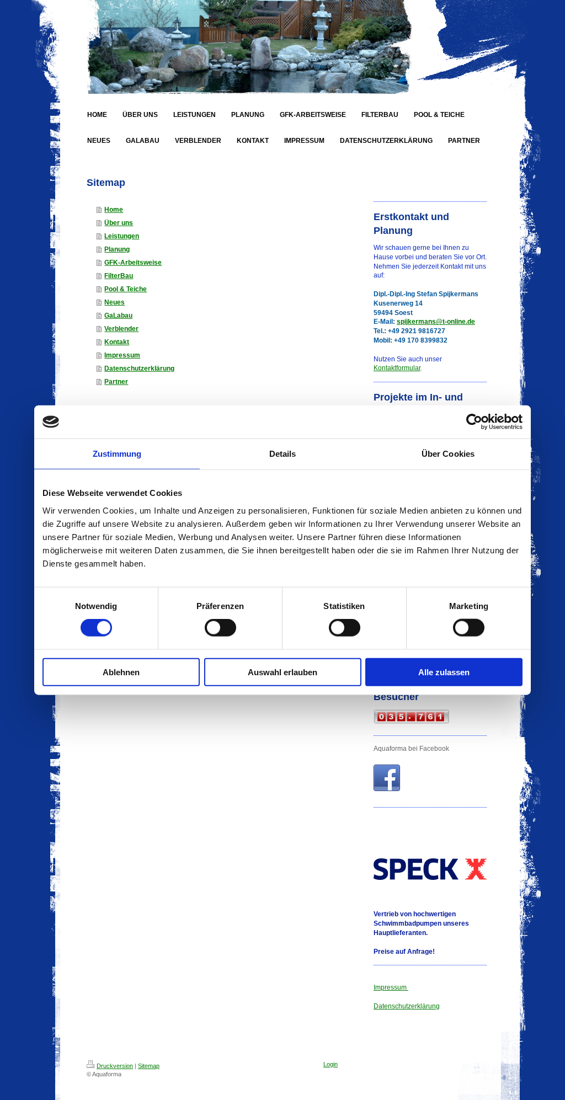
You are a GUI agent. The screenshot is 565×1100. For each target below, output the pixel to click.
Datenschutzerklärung (139, 368)
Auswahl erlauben (282, 671)
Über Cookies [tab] (448, 453)
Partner (116, 382)
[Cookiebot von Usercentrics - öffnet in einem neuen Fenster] (474, 422)
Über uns (118, 223)
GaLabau (118, 315)
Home (113, 209)
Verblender (121, 329)
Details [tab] (282, 453)
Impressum (122, 355)
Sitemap (148, 1065)
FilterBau (118, 276)
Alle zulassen (444, 671)
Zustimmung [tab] (117, 453)
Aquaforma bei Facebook (411, 748)
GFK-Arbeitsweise (133, 262)
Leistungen (121, 236)
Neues (114, 302)
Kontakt (116, 342)
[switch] (220, 628)
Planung (117, 249)
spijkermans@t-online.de (436, 321)
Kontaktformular (397, 368)
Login (330, 1064)
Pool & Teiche (125, 289)
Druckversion (115, 1065)
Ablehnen (121, 671)
